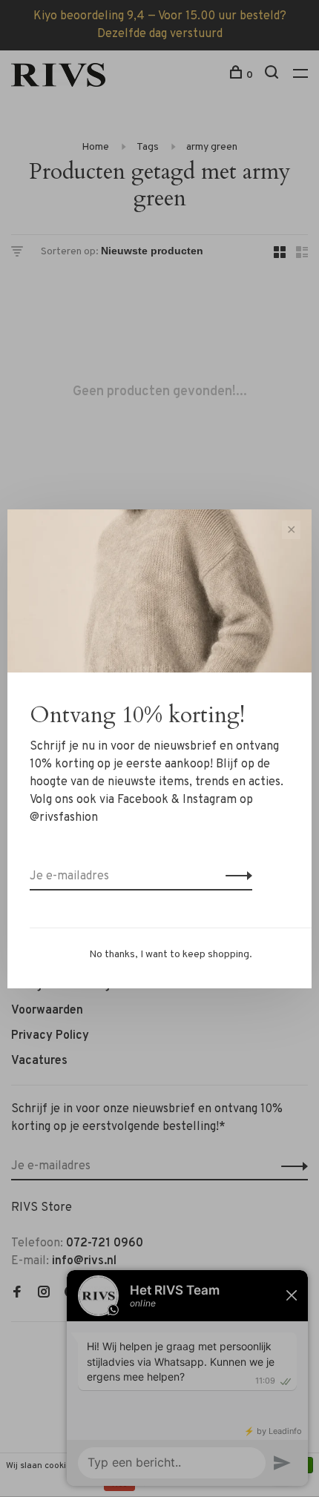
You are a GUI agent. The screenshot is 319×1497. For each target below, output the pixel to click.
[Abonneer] (234, 876)
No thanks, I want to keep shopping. (170, 954)
